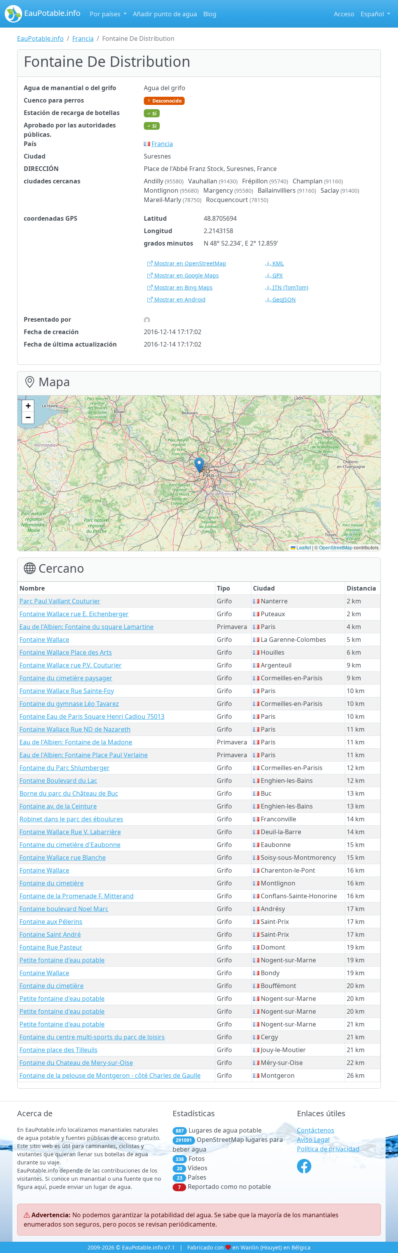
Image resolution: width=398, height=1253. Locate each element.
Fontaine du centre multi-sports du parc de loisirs (92, 1037)
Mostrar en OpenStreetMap (189, 263)
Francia (83, 38)
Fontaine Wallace (44, 639)
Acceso (344, 14)
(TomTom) (290, 287)
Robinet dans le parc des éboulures (71, 819)
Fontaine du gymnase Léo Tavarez (69, 703)
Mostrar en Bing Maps (183, 287)
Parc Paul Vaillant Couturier (59, 601)
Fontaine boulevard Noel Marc (63, 908)
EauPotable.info (51, 13)
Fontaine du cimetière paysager (65, 678)
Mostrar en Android (179, 299)
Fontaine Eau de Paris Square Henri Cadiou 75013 (91, 716)
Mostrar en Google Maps (186, 275)
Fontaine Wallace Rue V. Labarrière (70, 832)
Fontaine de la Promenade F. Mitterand (76, 896)
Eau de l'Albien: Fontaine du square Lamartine (86, 626)
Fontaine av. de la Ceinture (58, 806)
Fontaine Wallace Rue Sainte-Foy (66, 691)
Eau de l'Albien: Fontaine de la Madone (75, 742)
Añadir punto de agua (165, 14)
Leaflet (303, 547)
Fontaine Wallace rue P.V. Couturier (70, 665)
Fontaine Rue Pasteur (50, 947)
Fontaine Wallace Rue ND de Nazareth (75, 729)
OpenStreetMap (336, 547)
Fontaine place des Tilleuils (58, 1050)
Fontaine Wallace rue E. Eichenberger (74, 614)
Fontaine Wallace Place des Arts (65, 652)
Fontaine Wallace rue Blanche (62, 857)
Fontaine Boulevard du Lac (58, 780)
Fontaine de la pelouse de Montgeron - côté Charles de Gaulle (110, 1075)
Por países (106, 14)
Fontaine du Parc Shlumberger (64, 767)
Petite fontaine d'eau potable (62, 960)
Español (373, 14)
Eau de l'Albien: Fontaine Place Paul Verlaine (83, 755)
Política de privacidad (328, 1149)
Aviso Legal (313, 1139)
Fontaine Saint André (50, 934)
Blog (209, 14)
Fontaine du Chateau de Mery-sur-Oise (76, 1062)
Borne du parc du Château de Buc (68, 793)
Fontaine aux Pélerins (50, 921)
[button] (199, 465)
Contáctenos (315, 1130)
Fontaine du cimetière (51, 883)
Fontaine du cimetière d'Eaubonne (69, 844)
